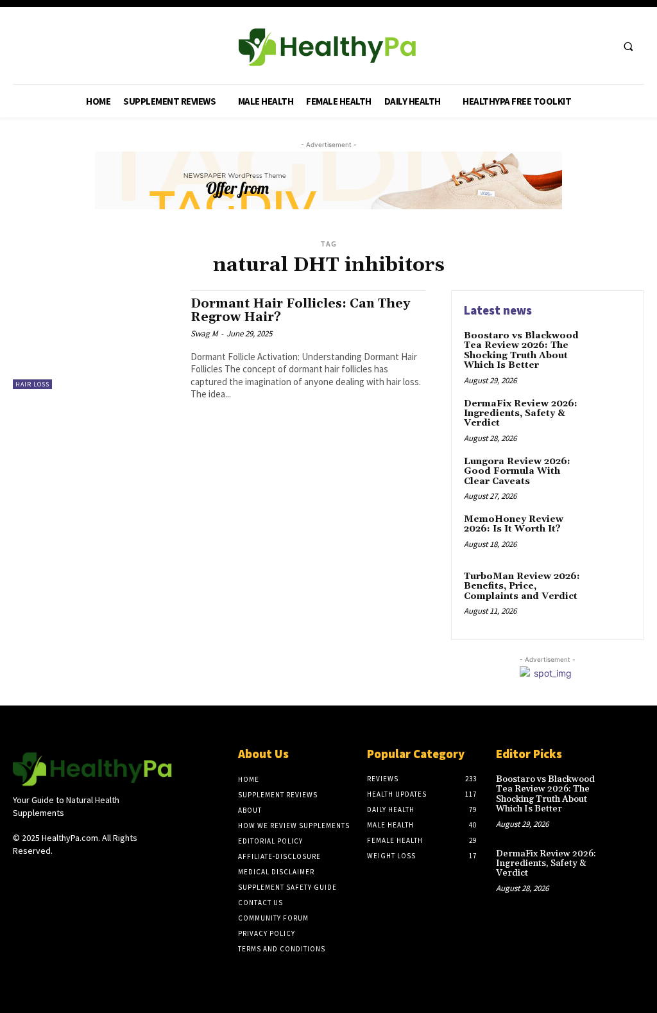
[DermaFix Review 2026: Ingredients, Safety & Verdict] (609, 418)
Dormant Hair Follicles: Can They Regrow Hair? (300, 310)
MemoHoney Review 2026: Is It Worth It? (513, 524)
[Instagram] (43, 875)
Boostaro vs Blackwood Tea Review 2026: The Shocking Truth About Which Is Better (521, 350)
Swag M (204, 333)
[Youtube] (600, 46)
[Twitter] (576, 46)
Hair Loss (32, 384)
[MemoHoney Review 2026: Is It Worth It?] (609, 534)
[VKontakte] (89, 875)
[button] (628, 46)
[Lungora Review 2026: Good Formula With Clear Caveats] (609, 476)
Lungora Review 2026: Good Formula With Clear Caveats (517, 471)
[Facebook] (552, 46)
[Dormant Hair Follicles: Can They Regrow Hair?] (95, 339)
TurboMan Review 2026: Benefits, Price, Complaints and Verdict (522, 586)
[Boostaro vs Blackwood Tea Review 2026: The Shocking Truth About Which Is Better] (609, 350)
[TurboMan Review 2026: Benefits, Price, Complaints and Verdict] (609, 591)
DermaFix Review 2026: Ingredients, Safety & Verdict (520, 413)
